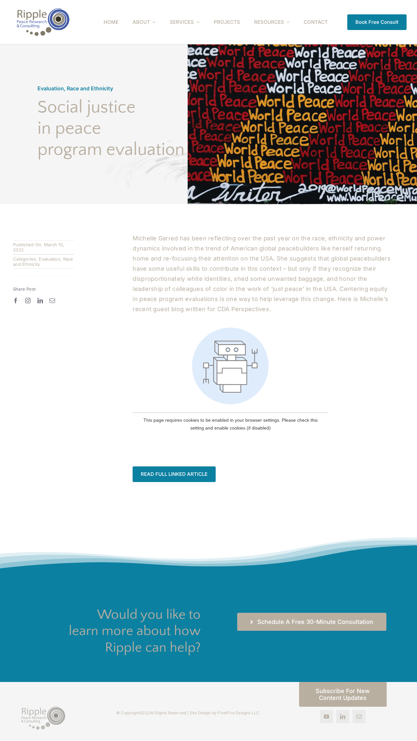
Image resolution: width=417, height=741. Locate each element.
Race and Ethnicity (90, 88)
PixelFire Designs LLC (238, 712)
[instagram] (28, 300)
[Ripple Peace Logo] (43, 11)
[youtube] (326, 716)
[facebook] (16, 300)
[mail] (52, 300)
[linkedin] (40, 300)
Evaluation (50, 88)
